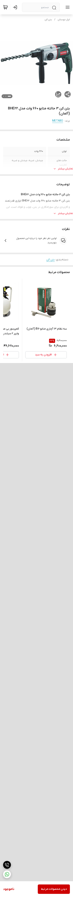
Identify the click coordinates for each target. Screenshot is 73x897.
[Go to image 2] (5, 96)
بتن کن (48, 19)
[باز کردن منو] (67, 7)
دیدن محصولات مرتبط (54, 889)
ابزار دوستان (64, 19)
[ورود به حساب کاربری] (16, 7)
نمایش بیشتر (65, 169)
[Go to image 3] (3, 96)
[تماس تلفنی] (7, 865)
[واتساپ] (7, 874)
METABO (57, 121)
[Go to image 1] (9, 96)
